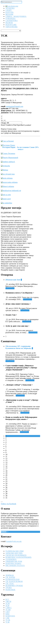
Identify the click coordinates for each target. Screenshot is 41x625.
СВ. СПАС (9, 583)
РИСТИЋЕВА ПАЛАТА (15, 566)
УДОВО (8, 588)
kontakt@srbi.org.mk (14, 541)
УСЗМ (7, 610)
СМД (7, 612)
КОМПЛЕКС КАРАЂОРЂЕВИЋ (18, 557)
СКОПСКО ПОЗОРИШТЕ (16, 555)
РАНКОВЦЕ (10, 590)
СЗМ (7, 618)
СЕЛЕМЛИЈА (11, 559)
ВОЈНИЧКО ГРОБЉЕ (14, 586)
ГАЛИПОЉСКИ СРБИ (14, 551)
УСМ (7, 604)
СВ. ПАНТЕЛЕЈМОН (14, 581)
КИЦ (7, 614)
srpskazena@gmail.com (14, 106)
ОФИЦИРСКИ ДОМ (13, 561)
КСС (7, 599)
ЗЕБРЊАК (9, 575)
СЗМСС (8, 608)
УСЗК (7, 620)
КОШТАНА (10, 616)
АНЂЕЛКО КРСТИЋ (13, 553)
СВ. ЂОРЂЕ (10, 577)
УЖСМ (8, 601)
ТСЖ (7, 622)
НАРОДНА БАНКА (13, 563)
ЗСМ (7, 606)
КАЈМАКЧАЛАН (12, 579)
